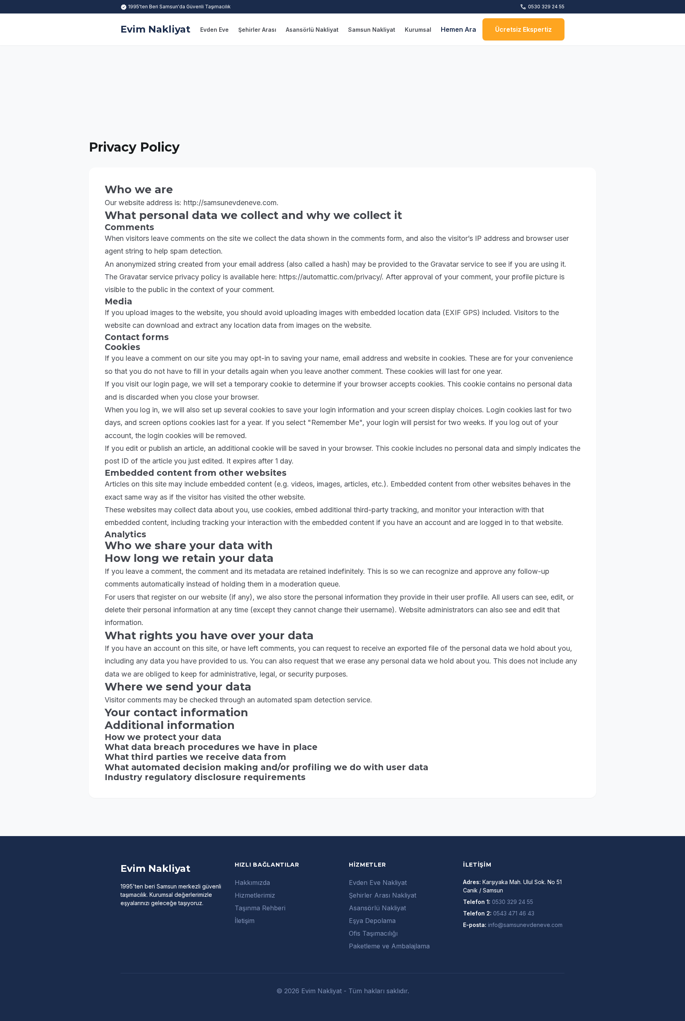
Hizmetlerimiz (255, 895)
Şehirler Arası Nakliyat (382, 895)
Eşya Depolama (372, 921)
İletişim (244, 921)
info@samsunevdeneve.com (525, 924)
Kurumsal (418, 29)
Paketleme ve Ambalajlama (389, 946)
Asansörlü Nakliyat (312, 29)
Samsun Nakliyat (371, 29)
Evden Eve (214, 29)
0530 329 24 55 (542, 6)
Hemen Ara (458, 29)
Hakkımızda (252, 882)
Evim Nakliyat (155, 29)
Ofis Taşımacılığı (373, 933)
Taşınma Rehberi (260, 908)
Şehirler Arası (257, 29)
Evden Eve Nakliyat (378, 882)
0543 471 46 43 (513, 913)
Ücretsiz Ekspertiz (523, 29)
